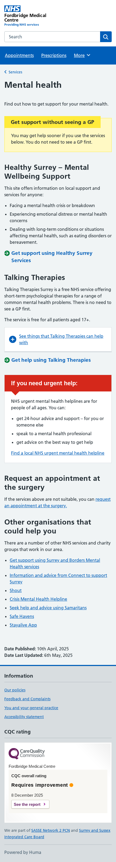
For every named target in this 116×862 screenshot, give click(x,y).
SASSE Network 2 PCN (50, 830)
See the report (27, 804)
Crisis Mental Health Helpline (38, 599)
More (82, 55)
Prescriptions (53, 55)
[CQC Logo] (27, 754)
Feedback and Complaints (27, 699)
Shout (16, 590)
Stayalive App (23, 625)
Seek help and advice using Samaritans (48, 607)
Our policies (14, 690)
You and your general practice (31, 707)
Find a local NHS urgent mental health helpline (57, 453)
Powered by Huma (22, 852)
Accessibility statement (24, 716)
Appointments (19, 55)
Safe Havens (22, 616)
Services (15, 72)
